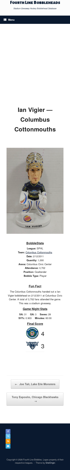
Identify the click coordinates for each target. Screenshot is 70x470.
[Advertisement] (35, 67)
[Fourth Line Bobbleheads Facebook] (8, 431)
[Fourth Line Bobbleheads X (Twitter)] (8, 436)
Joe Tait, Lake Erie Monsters (35, 384)
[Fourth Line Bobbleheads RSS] (8, 441)
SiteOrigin (50, 462)
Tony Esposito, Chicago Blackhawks (35, 399)
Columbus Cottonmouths (39, 252)
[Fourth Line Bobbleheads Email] (8, 446)
